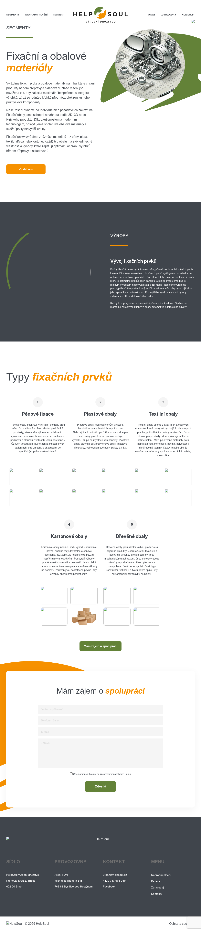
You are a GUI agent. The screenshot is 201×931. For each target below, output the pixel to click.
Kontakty (188, 14)
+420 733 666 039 (114, 880)
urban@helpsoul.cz (115, 874)
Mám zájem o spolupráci (100, 646)
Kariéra (58, 14)
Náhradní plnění (36, 14)
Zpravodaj (168, 14)
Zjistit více (26, 169)
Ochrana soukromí (182, 923)
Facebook (109, 886)
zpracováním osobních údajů (115, 774)
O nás (151, 14)
